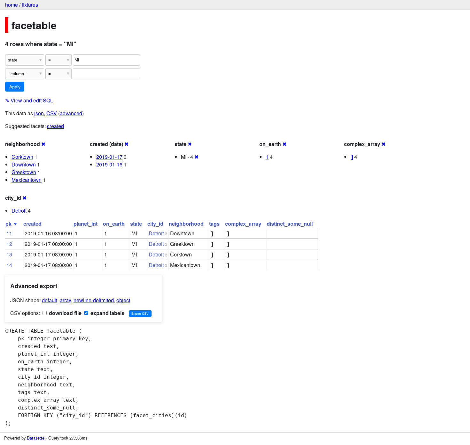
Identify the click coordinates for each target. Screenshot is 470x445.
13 (9, 254)
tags (214, 223)
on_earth (114, 223)
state (136, 223)
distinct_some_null (290, 223)
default (49, 300)
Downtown (24, 164)
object (123, 300)
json (39, 113)
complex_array (243, 223)
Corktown (22, 156)
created (55, 126)
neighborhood (186, 223)
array (65, 300)
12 (9, 243)
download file (65, 313)
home (11, 4)
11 (9, 233)
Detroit (19, 210)
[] (351, 156)
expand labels (106, 313)
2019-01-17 (109, 156)
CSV (51, 113)
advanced (71, 113)
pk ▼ (11, 223)
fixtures (30, 4)
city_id (155, 223)
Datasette (35, 438)
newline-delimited (94, 300)
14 (9, 265)
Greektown (24, 172)
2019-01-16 (109, 164)
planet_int (86, 223)
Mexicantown (27, 179)
